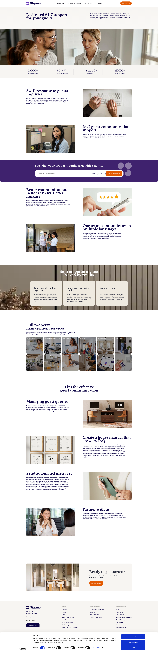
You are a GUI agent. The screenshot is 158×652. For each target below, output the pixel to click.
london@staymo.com (32, 617)
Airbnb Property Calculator (124, 617)
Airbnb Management (122, 620)
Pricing (64, 612)
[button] (70, 606)
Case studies (120, 614)
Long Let (92, 612)
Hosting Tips (119, 612)
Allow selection (133, 642)
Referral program (121, 627)
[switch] (58, 647)
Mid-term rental (94, 614)
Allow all (133, 636)
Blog (63, 614)
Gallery (118, 625)
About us (64, 609)
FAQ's (117, 609)
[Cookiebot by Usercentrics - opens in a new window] (22, 649)
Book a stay (65, 625)
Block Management (68, 622)
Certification (119, 622)
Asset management (68, 617)
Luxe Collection (66, 620)
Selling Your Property (96, 617)
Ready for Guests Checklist (70, 627)
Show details (97, 647)
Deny (133, 647)
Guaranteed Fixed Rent (97, 609)
